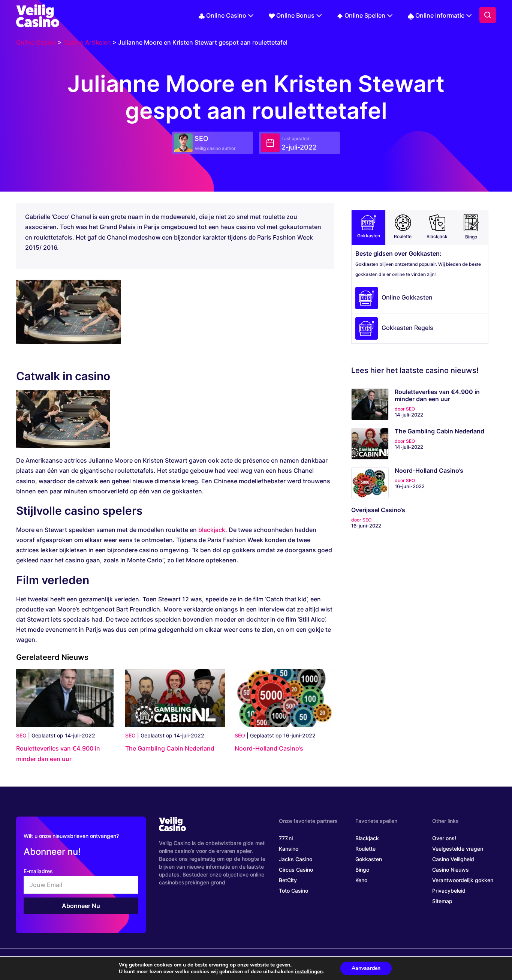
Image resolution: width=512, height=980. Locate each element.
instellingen (309, 971)
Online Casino (226, 15)
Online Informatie (440, 15)
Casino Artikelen (87, 42)
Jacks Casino (295, 859)
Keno (361, 880)
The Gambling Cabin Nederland (169, 748)
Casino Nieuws (450, 869)
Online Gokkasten (407, 297)
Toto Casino (293, 890)
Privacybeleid (449, 890)
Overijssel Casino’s (378, 510)
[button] (487, 15)
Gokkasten (368, 235)
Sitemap (442, 901)
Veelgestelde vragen (457, 848)
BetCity (288, 880)
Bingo (471, 237)
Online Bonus (295, 15)
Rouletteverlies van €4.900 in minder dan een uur (437, 395)
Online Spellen (365, 15)
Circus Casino (296, 869)
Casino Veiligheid (453, 859)
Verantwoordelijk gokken (462, 880)
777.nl (286, 838)
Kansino (288, 848)
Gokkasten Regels (407, 328)
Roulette (403, 236)
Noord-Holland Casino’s (269, 748)
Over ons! (444, 838)
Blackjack (437, 236)
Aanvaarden (366, 968)
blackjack (211, 529)
